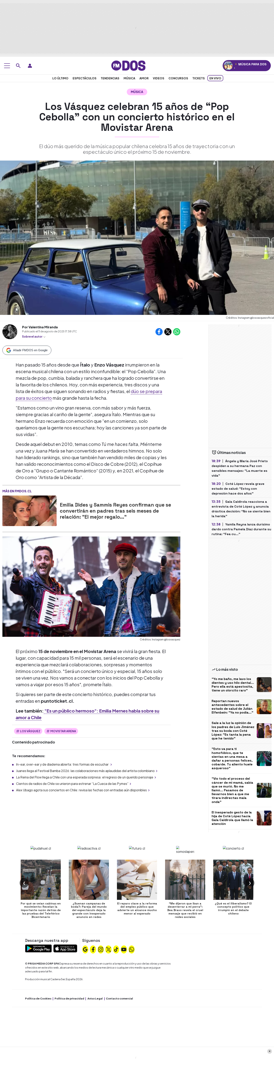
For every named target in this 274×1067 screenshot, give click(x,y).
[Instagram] (101, 949)
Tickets (198, 78)
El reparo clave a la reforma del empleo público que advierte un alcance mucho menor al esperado (137, 908)
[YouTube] (124, 949)
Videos (158, 78)
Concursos (178, 78)
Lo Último (60, 78)
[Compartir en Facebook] (159, 331)
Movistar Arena (63, 731)
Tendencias (110, 78)
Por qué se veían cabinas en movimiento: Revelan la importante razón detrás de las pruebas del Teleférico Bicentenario (41, 910)
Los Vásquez (30, 731)
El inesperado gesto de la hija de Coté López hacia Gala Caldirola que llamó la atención (232, 818)
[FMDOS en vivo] (228, 65)
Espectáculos (84, 78)
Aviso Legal (95, 998)
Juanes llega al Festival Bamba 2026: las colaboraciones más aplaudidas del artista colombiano (85, 771)
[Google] (85, 949)
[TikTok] (116, 949)
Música (129, 78)
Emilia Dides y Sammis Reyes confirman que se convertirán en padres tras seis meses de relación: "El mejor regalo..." (115, 511)
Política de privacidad (69, 998)
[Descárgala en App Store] (65, 948)
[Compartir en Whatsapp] (176, 331)
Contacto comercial (119, 998)
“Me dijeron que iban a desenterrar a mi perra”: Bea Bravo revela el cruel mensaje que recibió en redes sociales (185, 910)
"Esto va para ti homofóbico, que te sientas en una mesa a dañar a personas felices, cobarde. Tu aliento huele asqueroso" (232, 758)
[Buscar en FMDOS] (18, 65)
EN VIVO (215, 78)
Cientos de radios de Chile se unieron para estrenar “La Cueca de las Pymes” (72, 783)
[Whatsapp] (132, 949)
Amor (144, 78)
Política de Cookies (38, 998)
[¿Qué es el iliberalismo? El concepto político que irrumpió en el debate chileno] (233, 880)
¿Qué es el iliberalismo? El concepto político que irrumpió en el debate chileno (233, 908)
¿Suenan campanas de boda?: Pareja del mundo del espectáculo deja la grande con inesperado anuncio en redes (89, 910)
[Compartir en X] (168, 331)
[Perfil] (30, 65)
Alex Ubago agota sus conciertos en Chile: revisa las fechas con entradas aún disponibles (81, 790)
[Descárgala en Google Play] (38, 948)
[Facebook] (93, 949)
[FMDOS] (128, 65)
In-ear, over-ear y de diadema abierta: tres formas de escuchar (62, 764)
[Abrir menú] (7, 66)
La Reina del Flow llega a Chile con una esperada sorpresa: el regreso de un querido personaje (84, 777)
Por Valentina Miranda (40, 327)
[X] (109, 949)
